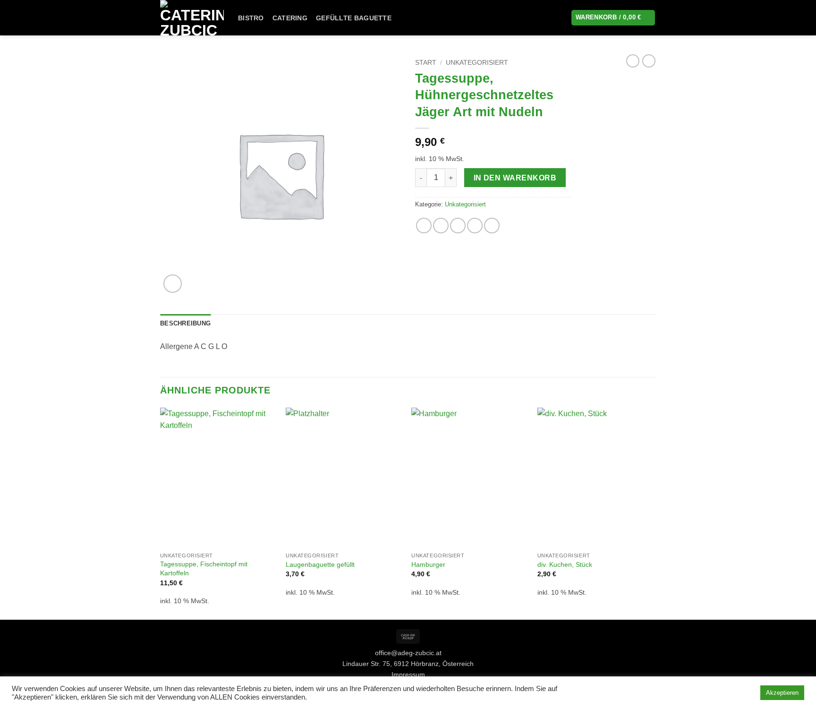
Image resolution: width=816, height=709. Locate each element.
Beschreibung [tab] (185, 323)
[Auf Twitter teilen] (441, 225)
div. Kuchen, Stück (564, 564)
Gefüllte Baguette (353, 18)
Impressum (408, 674)
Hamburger (428, 564)
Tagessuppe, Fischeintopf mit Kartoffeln (203, 568)
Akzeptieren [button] (782, 692)
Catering (289, 18)
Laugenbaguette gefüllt (320, 564)
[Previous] (160, 513)
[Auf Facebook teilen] (424, 225)
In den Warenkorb (515, 178)
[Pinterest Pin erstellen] (475, 225)
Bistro (251, 18)
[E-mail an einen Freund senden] (458, 225)
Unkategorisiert (477, 62)
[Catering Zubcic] (192, 17)
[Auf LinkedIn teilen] (492, 225)
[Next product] (632, 61)
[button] (172, 283)
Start (425, 62)
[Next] (653, 513)
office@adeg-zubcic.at (408, 653)
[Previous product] (648, 61)
